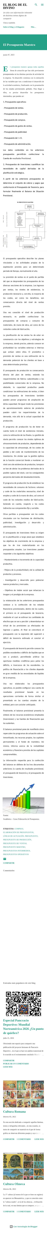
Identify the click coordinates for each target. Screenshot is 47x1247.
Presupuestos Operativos (16, 854)
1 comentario (24, 1139)
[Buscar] (36, 4)
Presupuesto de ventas (15, 843)
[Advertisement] (23, 957)
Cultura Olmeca (14, 1184)
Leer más (8, 1067)
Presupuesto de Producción (17, 840)
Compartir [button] (8, 863)
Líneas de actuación (13, 836)
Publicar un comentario (16, 1064)
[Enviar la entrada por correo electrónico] (4, 860)
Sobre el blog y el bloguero (13, 27)
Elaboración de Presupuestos (18, 832)
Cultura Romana (14, 1111)
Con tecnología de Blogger (25, 1226)
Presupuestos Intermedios (16, 851)
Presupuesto (31, 836)
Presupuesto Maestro (14, 847)
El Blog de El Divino (15, 6)
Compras (19, 829)
